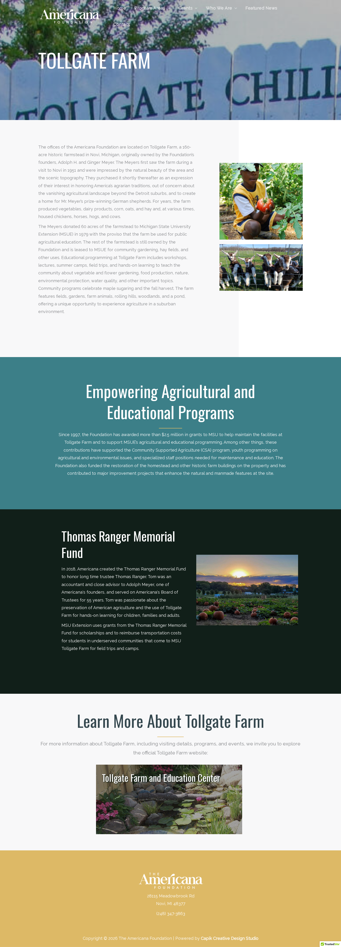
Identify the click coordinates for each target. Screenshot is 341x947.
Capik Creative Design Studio (229, 938)
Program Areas (149, 8)
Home (119, 8)
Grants (186, 8)
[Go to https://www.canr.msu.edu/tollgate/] (169, 799)
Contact (121, 24)
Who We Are (219, 8)
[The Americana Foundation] (69, 15)
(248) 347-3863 (170, 913)
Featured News (261, 8)
